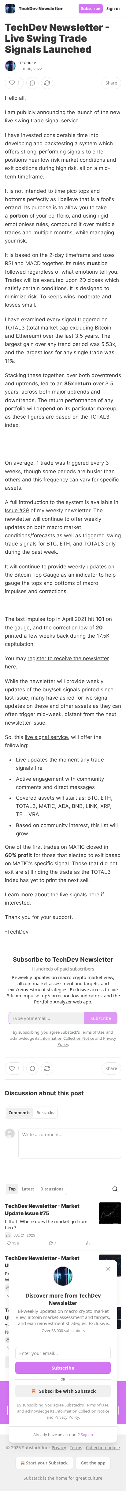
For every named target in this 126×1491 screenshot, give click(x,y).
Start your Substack (47, 1463)
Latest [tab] (28, 1189)
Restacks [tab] (45, 1112)
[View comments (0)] (32, 83)
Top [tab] (12, 1189)
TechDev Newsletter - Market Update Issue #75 (42, 1209)
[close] (108, 1269)
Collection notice (103, 1447)
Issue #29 (17, 510)
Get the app (93, 1463)
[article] (63, 1224)
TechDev (28, 63)
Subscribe (90, 8)
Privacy (59, 1447)
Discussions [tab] (51, 1189)
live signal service (46, 737)
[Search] (115, 1189)
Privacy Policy (66, 1417)
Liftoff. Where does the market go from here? (46, 1224)
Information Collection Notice (82, 1411)
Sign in (113, 8)
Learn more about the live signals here (52, 894)
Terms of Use (96, 1405)
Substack (33, 1478)
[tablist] (31, 1113)
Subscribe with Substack (67, 1391)
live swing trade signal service (42, 120)
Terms (76, 1447)
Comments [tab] (19, 1112)
